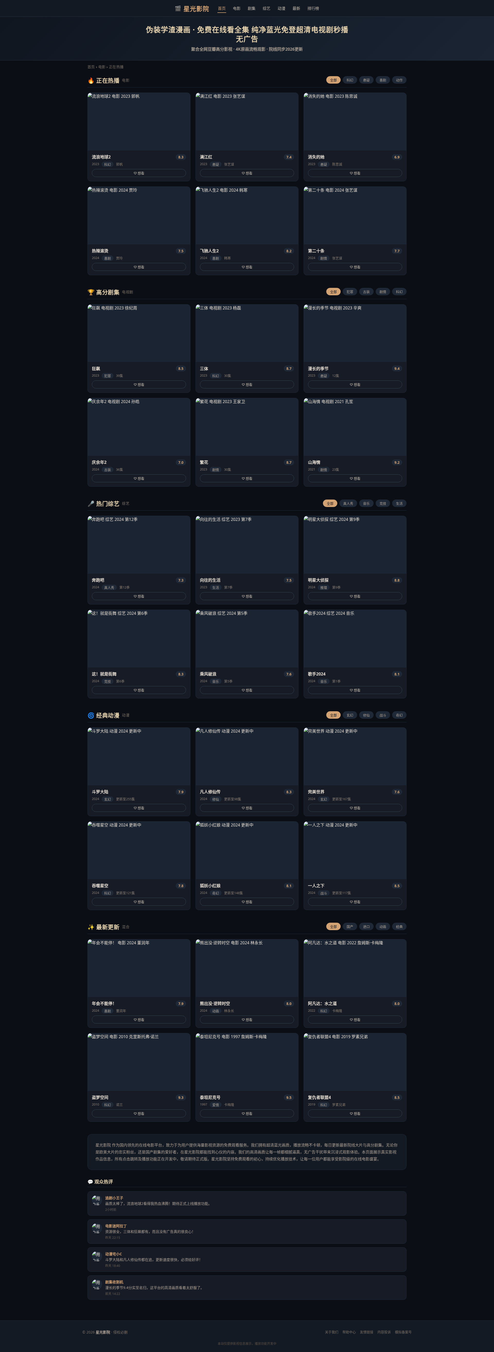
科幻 (350, 80)
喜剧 (383, 80)
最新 (296, 8)
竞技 (383, 503)
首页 (222, 8)
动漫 (281, 8)
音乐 (366, 503)
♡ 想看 (139, 173)
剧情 (383, 291)
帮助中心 (349, 1332)
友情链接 (366, 1332)
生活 (399, 503)
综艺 (266, 8)
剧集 (251, 8)
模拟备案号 (403, 1332)
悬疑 (366, 80)
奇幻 (399, 715)
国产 (350, 926)
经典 (399, 926)
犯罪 (350, 291)
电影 (237, 8)
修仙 (366, 715)
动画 (383, 926)
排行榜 (313, 8)
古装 (366, 291)
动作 (399, 80)
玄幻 (350, 715)
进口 (366, 926)
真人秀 (348, 503)
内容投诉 (384, 1332)
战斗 (383, 715)
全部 (333, 80)
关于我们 (331, 1332)
